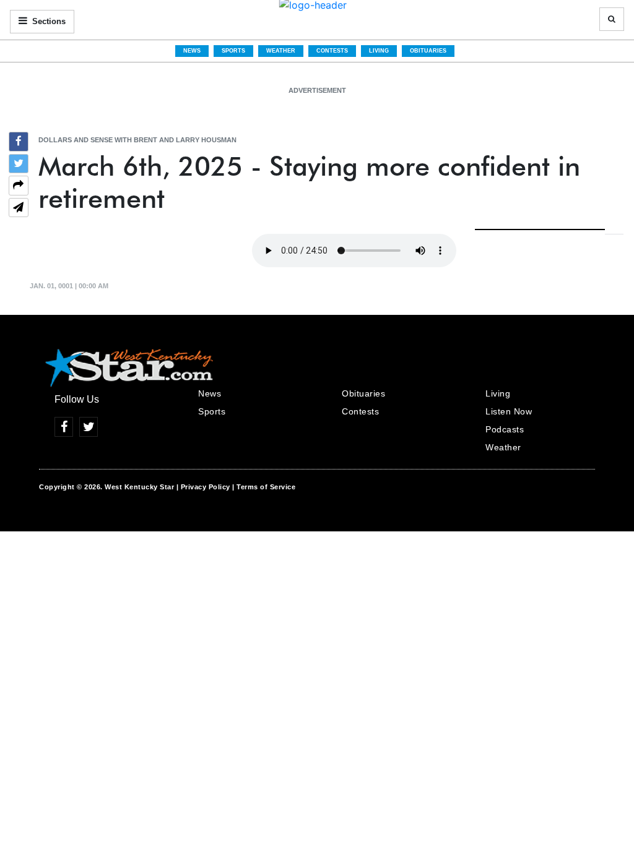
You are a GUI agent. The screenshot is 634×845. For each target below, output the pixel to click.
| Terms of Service (263, 487)
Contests (332, 51)
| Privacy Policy (203, 487)
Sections (48, 21)
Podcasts (504, 429)
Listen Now (508, 411)
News (192, 51)
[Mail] (18, 209)
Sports (233, 51)
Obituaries (428, 51)
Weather (280, 51)
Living (379, 51)
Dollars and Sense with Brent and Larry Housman (137, 140)
